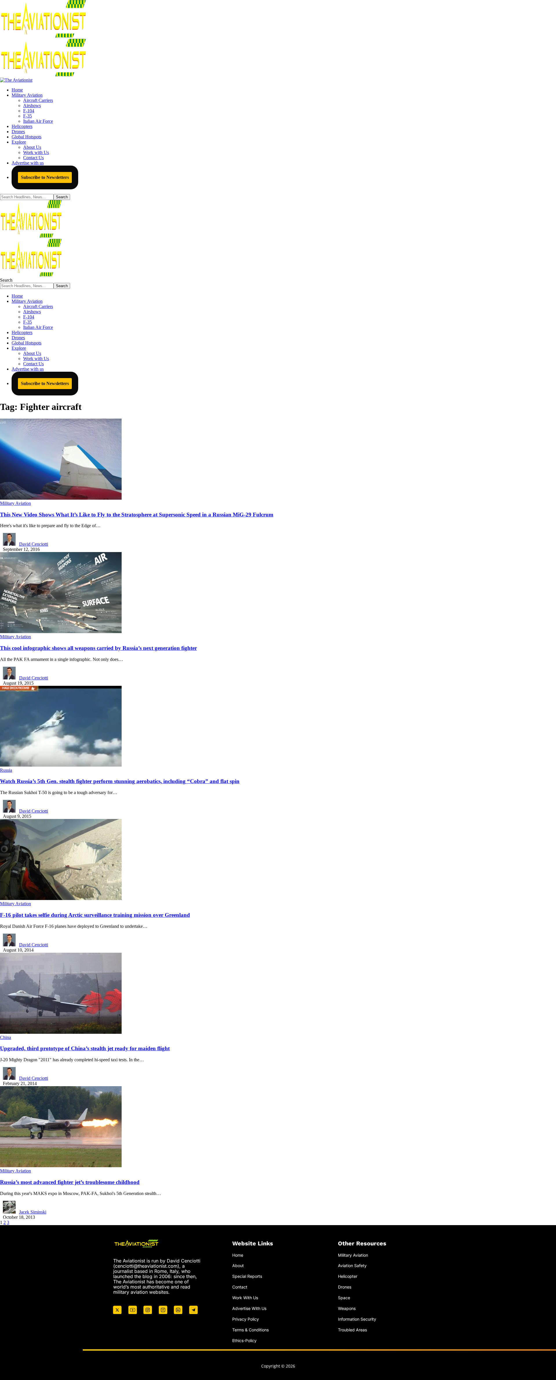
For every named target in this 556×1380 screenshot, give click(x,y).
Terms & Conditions (250, 1329)
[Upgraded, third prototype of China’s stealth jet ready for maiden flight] (61, 1032)
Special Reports (247, 1276)
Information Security (357, 1319)
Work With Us (245, 1297)
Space (344, 1297)
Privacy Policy (245, 1319)
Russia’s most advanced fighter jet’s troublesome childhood (70, 1182)
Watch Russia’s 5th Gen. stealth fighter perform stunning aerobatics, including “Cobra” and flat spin (119, 781)
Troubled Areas (352, 1329)
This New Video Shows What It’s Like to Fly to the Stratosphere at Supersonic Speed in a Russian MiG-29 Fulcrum (136, 515)
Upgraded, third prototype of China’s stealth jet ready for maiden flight (85, 1048)
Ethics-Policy (244, 1340)
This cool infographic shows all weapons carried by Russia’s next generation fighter (98, 648)
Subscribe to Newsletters (45, 177)
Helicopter (347, 1276)
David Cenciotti (33, 544)
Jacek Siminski (32, 1211)
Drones (344, 1286)
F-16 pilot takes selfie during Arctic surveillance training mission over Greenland (95, 915)
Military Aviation (15, 503)
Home (237, 1255)
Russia (6, 770)
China (5, 1037)
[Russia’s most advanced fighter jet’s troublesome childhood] (61, 1165)
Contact (239, 1286)
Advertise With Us (249, 1308)
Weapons (347, 1308)
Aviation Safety (352, 1265)
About (238, 1265)
